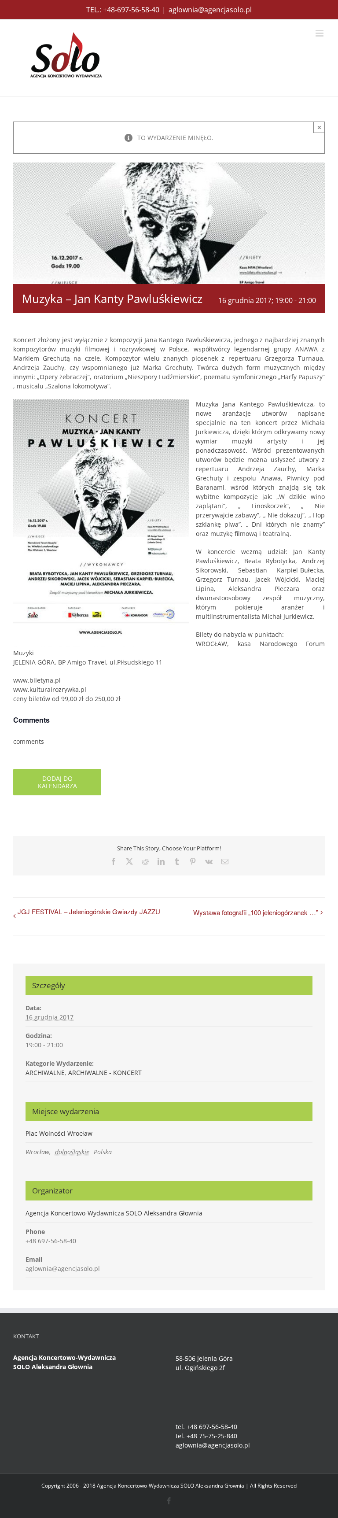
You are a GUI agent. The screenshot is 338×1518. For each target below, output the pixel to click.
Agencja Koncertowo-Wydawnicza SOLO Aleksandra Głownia (114, 1213)
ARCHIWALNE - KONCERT (105, 1072)
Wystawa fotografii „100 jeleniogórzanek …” (255, 912)
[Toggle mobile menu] (320, 33)
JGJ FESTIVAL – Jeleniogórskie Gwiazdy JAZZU (89, 911)
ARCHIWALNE (45, 1072)
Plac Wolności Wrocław (59, 1133)
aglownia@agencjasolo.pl (210, 10)
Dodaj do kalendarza (57, 782)
